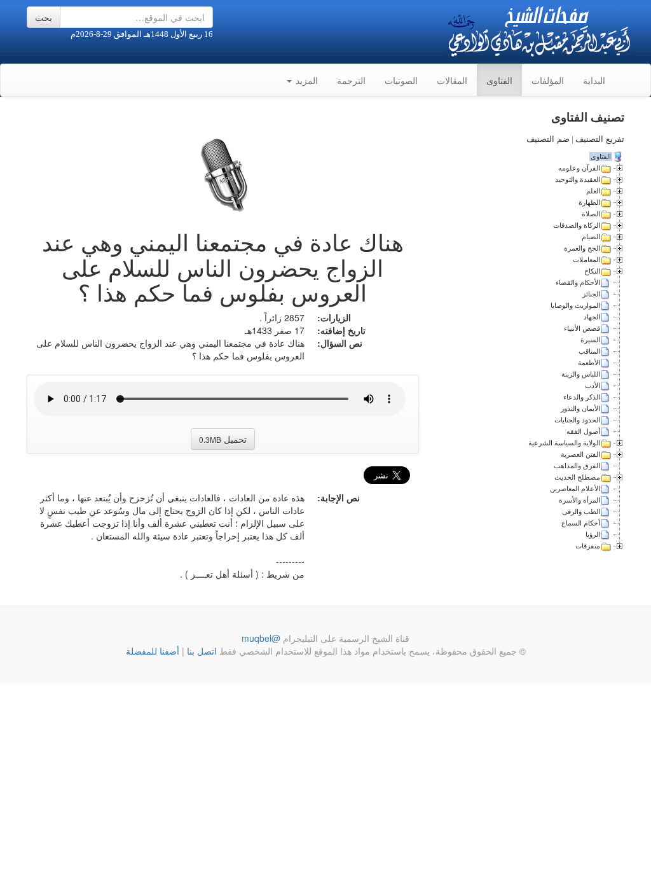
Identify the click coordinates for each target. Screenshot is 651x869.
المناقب (589, 351)
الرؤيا (593, 534)
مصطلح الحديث (577, 477)
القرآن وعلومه (579, 168)
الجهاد (592, 317)
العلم (593, 191)
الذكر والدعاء (581, 397)
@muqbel (261, 638)
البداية (594, 80)
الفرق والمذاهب (577, 465)
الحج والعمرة (582, 248)
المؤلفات (547, 80)
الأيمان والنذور (580, 408)
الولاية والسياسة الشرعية (564, 443)
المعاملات (586, 259)
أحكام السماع (580, 523)
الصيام (591, 236)
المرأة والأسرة (579, 500)
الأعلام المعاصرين (575, 488)
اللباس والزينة (580, 374)
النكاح (592, 271)
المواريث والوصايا (575, 305)
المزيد (305, 80)
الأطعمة (589, 362)
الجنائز (591, 294)
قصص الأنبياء (582, 328)
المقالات (452, 80)
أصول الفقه (583, 431)
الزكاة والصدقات (576, 225)
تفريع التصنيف (599, 139)
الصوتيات (401, 80)
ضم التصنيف (548, 139)
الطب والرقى (581, 511)
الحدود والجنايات (577, 420)
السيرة (590, 340)
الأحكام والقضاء (578, 282)
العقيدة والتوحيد (577, 179)
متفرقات (587, 546)
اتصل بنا (200, 650)
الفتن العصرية (580, 454)
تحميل (223, 439)
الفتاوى (499, 80)
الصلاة (591, 214)
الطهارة (589, 202)
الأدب (592, 385)
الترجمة (351, 80)
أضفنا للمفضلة (152, 650)
